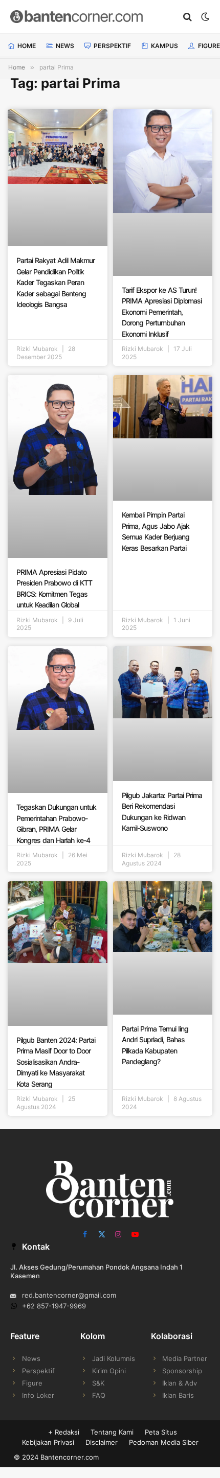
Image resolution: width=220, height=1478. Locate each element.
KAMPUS (165, 46)
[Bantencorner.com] (91, 16)
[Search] (187, 16)
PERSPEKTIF (112, 46)
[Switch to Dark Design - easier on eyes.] (204, 16)
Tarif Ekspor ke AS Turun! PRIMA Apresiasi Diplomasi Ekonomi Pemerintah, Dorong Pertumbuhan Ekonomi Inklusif (162, 312)
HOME (26, 46)
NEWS (65, 46)
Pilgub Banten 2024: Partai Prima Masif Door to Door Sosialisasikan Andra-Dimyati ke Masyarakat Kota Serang (55, 1062)
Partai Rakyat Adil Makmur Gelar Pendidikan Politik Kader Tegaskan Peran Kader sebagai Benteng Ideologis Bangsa (55, 282)
